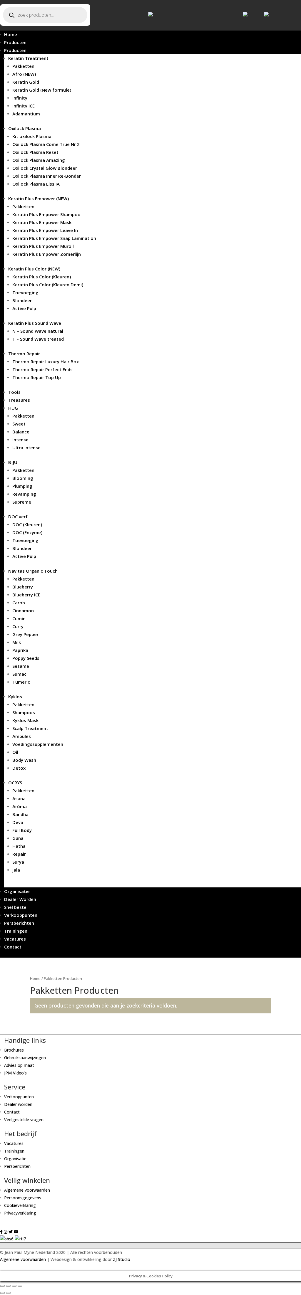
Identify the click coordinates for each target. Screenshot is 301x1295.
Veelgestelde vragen (24, 1119)
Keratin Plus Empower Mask (41, 222)
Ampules (21, 736)
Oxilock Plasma (24, 128)
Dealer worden (18, 1104)
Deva (17, 822)
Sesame (20, 666)
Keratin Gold (25, 82)
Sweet (19, 424)
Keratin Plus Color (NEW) (34, 269)
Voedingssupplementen (37, 744)
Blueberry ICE (26, 595)
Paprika (20, 650)
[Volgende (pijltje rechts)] (8, 1293)
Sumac (19, 674)
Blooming (22, 478)
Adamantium (26, 114)
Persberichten (19, 923)
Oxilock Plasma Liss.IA (36, 184)
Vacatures (15, 939)
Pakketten (23, 66)
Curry (18, 626)
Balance (20, 432)
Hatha (19, 846)
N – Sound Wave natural (37, 331)
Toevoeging (25, 292)
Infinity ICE (23, 106)
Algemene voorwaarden (27, 1190)
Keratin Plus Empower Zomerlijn (46, 254)
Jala (16, 870)
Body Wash (24, 760)
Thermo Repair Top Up (36, 377)
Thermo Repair (24, 353)
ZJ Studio (121, 1259)
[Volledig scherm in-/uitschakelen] (14, 1286)
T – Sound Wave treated (38, 339)
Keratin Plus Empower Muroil (43, 246)
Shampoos (23, 712)
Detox (19, 768)
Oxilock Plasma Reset (35, 152)
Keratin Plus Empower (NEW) (38, 198)
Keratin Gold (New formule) (41, 90)
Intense (20, 440)
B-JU (12, 462)
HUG (13, 408)
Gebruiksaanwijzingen (25, 1057)
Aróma (19, 806)
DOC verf (18, 516)
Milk (16, 642)
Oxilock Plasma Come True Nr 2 (46, 144)
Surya (18, 862)
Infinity (19, 98)
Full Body (22, 830)
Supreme (21, 502)
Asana (19, 798)
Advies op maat (19, 1065)
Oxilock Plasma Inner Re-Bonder (46, 176)
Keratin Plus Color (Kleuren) (41, 277)
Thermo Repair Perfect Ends (42, 369)
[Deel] (8, 1286)
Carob (18, 603)
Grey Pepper (25, 634)
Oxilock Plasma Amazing (38, 160)
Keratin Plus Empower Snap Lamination (54, 238)
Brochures (14, 1050)
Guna (18, 838)
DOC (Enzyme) (27, 532)
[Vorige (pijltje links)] (2, 1293)
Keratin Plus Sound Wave (34, 323)
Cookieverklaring (20, 1205)
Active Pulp (24, 308)
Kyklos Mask (25, 720)
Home (10, 34)
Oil (15, 752)
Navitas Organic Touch (33, 571)
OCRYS (15, 783)
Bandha (20, 814)
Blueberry (22, 587)
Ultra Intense (26, 447)
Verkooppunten (20, 915)
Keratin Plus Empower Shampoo (46, 214)
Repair (19, 854)
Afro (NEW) (24, 74)
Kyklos (15, 696)
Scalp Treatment (30, 728)
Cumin (19, 618)
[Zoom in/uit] (20, 1286)
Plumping (22, 486)
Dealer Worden (20, 899)
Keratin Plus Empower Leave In (45, 230)
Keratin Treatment (28, 58)
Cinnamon (23, 610)
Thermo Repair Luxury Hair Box (45, 361)
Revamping (24, 494)
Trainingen (15, 931)
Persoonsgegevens (22, 1197)
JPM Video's (15, 1073)
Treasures (19, 400)
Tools (14, 392)
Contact (12, 947)
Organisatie (17, 891)
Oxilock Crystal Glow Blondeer (44, 168)
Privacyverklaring (20, 1213)
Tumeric (21, 682)
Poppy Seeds (25, 658)
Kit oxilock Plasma (31, 136)
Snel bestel (16, 907)
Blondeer (22, 300)
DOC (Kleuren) (27, 524)
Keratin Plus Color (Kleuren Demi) (47, 284)
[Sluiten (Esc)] (2, 1286)
